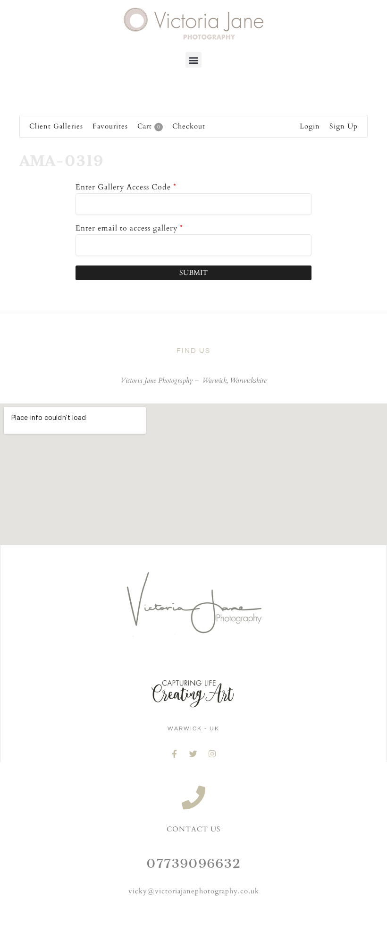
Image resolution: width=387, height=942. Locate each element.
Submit (193, 272)
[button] (193, 60)
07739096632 (193, 863)
